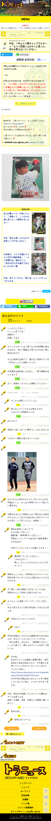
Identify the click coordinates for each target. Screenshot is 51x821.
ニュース (25, 787)
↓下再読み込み (39, 729)
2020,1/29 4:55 (44, 707)
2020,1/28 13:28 (43, 552)
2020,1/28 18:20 (43, 653)
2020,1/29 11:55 (43, 724)
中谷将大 (46, 291)
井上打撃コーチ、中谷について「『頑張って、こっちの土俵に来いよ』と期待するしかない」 (16, 218)
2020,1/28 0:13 (44, 434)
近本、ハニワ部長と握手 (36, 34)
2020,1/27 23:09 (43, 397)
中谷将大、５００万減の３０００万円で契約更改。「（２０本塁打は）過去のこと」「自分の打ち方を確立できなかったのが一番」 (16, 260)
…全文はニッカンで (27, 103)
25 (41, 59)
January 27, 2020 (36, 142)
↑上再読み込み (11, 729)
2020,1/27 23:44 (43, 425)
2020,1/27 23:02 (43, 388)
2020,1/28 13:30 (43, 570)
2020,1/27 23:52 (43, 405)
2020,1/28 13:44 (43, 597)
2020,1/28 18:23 (43, 631)
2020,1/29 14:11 (44, 689)
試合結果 (25, 795)
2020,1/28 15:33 (43, 615)
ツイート (8, 55)
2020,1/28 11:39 (43, 585)
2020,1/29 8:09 (44, 716)
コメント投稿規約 (25, 807)
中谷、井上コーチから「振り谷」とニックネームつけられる (25, 279)
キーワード (25, 791)
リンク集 (25, 803)
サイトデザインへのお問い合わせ (25, 811)
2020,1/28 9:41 (44, 525)
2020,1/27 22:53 (43, 379)
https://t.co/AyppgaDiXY (13, 123)
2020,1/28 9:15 (44, 510)
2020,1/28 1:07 (44, 416)
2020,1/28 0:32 (44, 443)
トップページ (25, 783)
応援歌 (25, 799)
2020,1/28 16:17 (44, 623)
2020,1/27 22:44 (43, 367)
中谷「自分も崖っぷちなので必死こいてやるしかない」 (16, 239)
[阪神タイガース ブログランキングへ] (26, 301)
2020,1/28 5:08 (44, 495)
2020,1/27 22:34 (43, 342)
